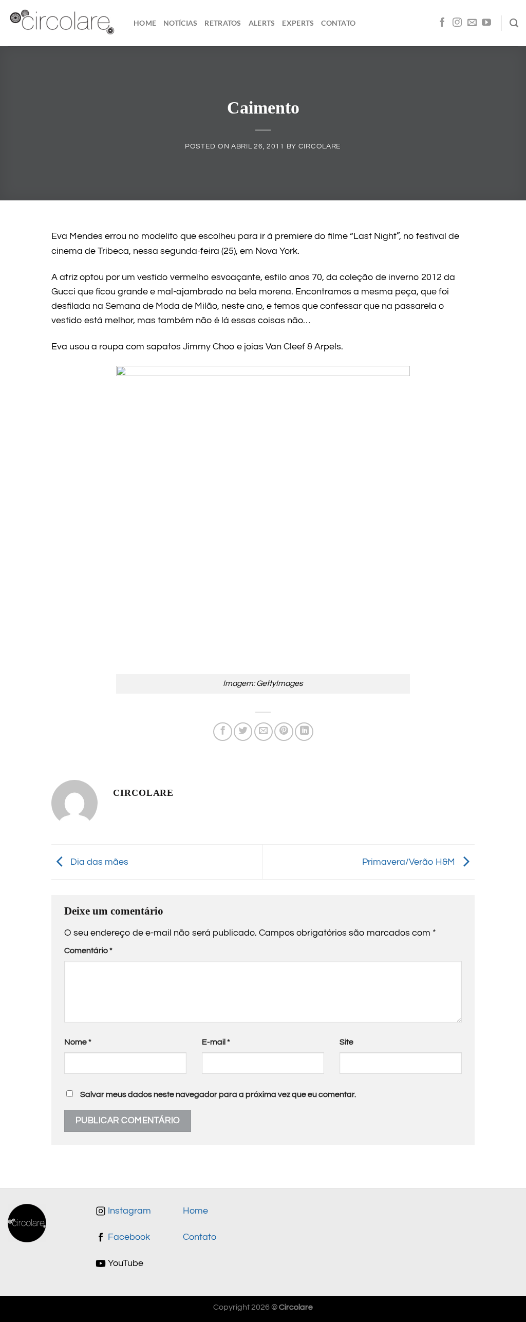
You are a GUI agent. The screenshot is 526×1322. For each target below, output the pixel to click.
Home (145, 22)
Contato (338, 22)
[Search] (514, 23)
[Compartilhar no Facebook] (222, 731)
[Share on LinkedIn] (304, 731)
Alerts (262, 22)
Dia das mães (98, 861)
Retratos (222, 22)
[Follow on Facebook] (442, 23)
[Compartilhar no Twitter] (243, 731)
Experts (298, 22)
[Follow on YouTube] (486, 23)
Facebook (128, 1237)
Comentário (88, 950)
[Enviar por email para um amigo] (263, 731)
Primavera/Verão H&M (409, 861)
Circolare (319, 146)
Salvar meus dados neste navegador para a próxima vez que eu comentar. (218, 1094)
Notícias (180, 22)
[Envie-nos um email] (472, 23)
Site (346, 1042)
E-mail (216, 1042)
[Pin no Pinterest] (283, 731)
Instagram (128, 1211)
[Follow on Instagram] (457, 23)
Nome (77, 1042)
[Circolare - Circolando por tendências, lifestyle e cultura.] (63, 23)
